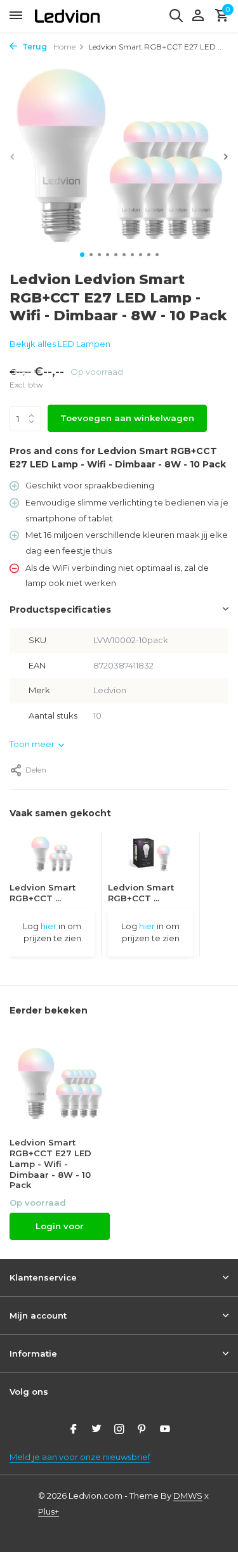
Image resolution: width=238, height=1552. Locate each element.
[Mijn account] (198, 16)
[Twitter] (96, 1430)
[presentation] (12, 156)
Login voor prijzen (60, 1230)
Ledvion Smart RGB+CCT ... (43, 892)
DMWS (187, 1495)
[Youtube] (165, 1430)
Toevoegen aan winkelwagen (127, 418)
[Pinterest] (142, 1430)
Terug (33, 46)
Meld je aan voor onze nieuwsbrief (80, 1457)
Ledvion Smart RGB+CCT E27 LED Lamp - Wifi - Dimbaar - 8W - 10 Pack (50, 1163)
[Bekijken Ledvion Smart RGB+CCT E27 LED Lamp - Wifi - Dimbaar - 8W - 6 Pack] (52, 856)
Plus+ (48, 1511)
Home (64, 46)
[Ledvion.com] (67, 15)
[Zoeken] (176, 15)
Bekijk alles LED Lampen (60, 344)
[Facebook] (74, 1430)
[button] (82, 254)
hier (48, 926)
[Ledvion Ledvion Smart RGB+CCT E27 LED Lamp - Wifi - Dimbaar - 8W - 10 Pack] (60, 1083)
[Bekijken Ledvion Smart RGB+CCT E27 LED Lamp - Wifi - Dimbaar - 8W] (150, 856)
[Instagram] (119, 1430)
